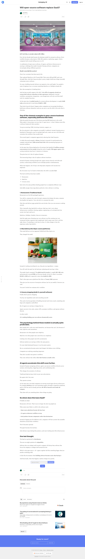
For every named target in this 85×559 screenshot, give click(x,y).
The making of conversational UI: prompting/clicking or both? (35, 512)
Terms (44, 550)
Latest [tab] (24, 499)
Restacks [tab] (28, 483)
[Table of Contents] (1, 279)
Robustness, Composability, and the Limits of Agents (31, 524)
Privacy (41, 550)
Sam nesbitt (25, 12)
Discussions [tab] (29, 499)
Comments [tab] (23, 483)
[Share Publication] (69, 2)
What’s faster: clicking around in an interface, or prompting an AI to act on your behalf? (36, 515)
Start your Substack (39, 553)
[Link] (18, 116)
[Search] (67, 2)
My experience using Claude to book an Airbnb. (33, 503)
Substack (36, 556)
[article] (42, 505)
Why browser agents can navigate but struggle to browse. (32, 504)
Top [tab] (21, 499)
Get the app (48, 553)
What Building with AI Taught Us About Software (34, 523)
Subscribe (74, 2)
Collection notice (49, 550)
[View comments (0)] (25, 16)
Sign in (81, 2)
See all (22, 531)
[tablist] (25, 484)
